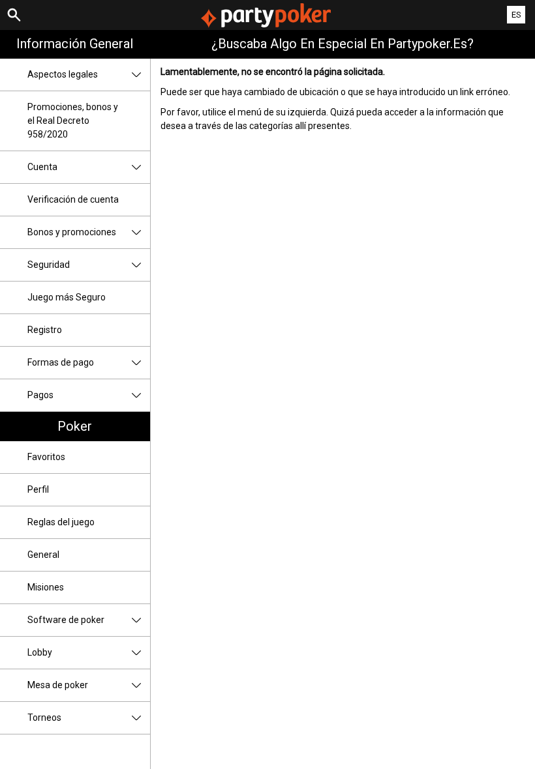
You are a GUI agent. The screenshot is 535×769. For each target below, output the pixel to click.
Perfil (38, 489)
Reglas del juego (61, 522)
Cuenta (42, 167)
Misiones (45, 587)
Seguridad (48, 264)
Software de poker (65, 620)
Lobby (39, 652)
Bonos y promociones (71, 232)
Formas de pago (60, 362)
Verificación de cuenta (73, 199)
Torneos (44, 717)
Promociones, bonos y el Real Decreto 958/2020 (72, 120)
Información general (74, 43)
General (43, 554)
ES (516, 15)
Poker (74, 426)
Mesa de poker (57, 685)
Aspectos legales (62, 74)
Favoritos (46, 457)
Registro (44, 330)
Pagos (40, 395)
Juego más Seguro (66, 297)
